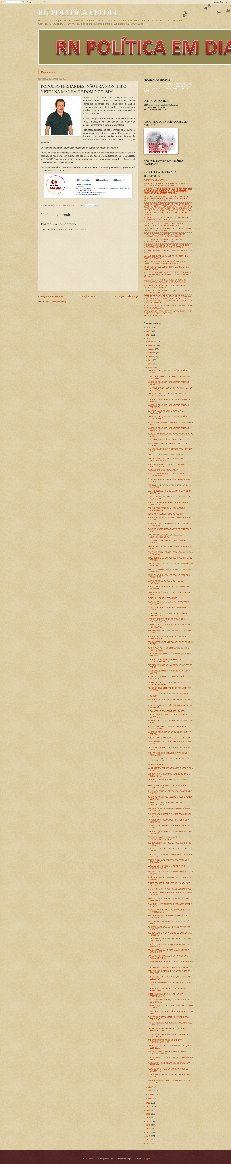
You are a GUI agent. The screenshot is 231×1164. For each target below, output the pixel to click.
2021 (148, 1107)
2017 (148, 1121)
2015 (148, 1129)
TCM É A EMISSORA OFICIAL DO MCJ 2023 (165, 514)
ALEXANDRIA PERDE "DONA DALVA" (163, 470)
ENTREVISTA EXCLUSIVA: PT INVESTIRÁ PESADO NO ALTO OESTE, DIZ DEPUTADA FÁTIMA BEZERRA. (166, 246)
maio (150, 368)
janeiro (151, 1098)
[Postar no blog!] (88, 205)
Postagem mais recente (50, 296)
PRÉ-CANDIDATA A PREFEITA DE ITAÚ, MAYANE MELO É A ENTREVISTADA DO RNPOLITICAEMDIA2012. (168, 262)
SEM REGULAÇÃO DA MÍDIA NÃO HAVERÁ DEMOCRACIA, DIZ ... (165, 995)
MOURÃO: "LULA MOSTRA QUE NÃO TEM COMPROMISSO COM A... (165, 536)
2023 (148, 339)
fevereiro (152, 1095)
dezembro (152, 342)
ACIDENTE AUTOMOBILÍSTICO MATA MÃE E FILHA (169, 738)
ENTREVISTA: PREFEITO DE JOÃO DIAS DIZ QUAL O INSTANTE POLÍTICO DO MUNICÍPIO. (166, 185)
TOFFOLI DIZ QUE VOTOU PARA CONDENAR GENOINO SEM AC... (166, 804)
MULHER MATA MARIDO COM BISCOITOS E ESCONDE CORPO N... (166, 1030)
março (151, 1091)
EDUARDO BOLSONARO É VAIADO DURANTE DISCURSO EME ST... (167, 867)
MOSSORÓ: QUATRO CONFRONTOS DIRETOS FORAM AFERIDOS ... (167, 395)
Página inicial (48, 72)
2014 (148, 1132)
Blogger (147, 1159)
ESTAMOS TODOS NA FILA (159, 765)
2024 (148, 335)
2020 (148, 1110)
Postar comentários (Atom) (55, 302)
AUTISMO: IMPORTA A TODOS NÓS (162, 598)
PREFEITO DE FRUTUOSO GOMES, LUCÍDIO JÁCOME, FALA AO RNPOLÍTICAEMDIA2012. (166, 219)
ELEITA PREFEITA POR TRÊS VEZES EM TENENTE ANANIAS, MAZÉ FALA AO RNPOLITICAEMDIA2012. (165, 281)
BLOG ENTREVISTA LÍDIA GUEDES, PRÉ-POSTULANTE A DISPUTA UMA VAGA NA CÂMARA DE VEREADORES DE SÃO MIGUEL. (167, 274)
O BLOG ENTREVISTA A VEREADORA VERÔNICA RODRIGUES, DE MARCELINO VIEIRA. (164, 241)
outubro (151, 349)
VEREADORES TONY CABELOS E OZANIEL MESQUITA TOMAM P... (166, 460)
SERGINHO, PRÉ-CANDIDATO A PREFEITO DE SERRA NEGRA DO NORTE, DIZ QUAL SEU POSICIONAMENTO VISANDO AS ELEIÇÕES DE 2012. (166, 199)
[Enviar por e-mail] (86, 205)
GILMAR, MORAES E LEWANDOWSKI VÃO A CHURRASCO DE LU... (166, 683)
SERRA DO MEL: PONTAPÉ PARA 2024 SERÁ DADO (169, 967)
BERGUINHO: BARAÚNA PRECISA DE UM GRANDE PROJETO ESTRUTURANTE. (165, 286)
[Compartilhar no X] (91, 205)
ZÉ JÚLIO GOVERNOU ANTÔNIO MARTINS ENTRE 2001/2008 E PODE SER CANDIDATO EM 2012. (164, 235)
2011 (148, 1144)
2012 (148, 1140)
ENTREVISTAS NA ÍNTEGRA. (155, 180)
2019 (148, 1114)
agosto (151, 356)
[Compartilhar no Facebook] (93, 205)
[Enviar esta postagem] (81, 205)
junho (150, 364)
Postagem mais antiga (126, 296)
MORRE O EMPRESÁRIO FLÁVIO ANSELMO (166, 455)
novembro (152, 345)
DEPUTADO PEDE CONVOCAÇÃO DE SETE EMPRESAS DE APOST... (166, 660)
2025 (148, 331)
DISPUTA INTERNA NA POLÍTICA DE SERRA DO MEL (169, 889)
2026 (148, 328)
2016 (148, 1125)
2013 (148, 1136)
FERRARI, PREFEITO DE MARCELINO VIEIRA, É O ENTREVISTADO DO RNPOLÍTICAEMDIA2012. (164, 224)
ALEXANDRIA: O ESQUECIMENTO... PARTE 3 (166, 711)
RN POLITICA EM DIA (78, 12)
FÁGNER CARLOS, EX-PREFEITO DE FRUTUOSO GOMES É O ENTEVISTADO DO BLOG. (167, 230)
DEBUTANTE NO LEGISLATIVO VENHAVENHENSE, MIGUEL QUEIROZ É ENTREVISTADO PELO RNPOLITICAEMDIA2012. (168, 313)
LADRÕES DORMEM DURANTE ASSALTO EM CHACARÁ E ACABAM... (166, 620)
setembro (152, 353)
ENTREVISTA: (168, 191)
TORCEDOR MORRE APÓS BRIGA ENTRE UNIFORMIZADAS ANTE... (165, 1041)
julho (150, 360)
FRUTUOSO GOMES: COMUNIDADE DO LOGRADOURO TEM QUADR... (164, 838)
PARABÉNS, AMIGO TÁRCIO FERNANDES (165, 440)
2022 (148, 1103)
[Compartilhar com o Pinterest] (96, 205)
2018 (148, 1118)
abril (150, 1087)
